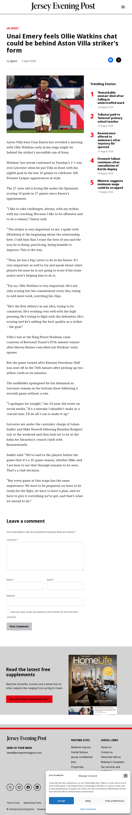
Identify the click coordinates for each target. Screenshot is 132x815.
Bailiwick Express (81, 747)
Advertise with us (111, 757)
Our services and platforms (110, 769)
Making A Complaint (112, 762)
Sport (13, 61)
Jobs (73, 762)
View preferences (114, 800)
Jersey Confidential (82, 757)
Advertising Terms (33, 802)
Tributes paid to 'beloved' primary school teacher (110, 117)
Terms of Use (13, 802)
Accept (61, 800)
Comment (12, 539)
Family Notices (79, 752)
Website (11, 595)
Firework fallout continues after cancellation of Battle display (109, 164)
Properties (77, 767)
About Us (106, 747)
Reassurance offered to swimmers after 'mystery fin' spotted (109, 140)
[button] (125, 775)
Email (50, 579)
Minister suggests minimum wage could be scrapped (110, 184)
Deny (88, 800)
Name (10, 579)
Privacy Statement (88, 809)
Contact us (107, 752)
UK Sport (13, 28)
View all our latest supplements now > (29, 699)
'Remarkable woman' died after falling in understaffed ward (111, 98)
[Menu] (123, 7)
